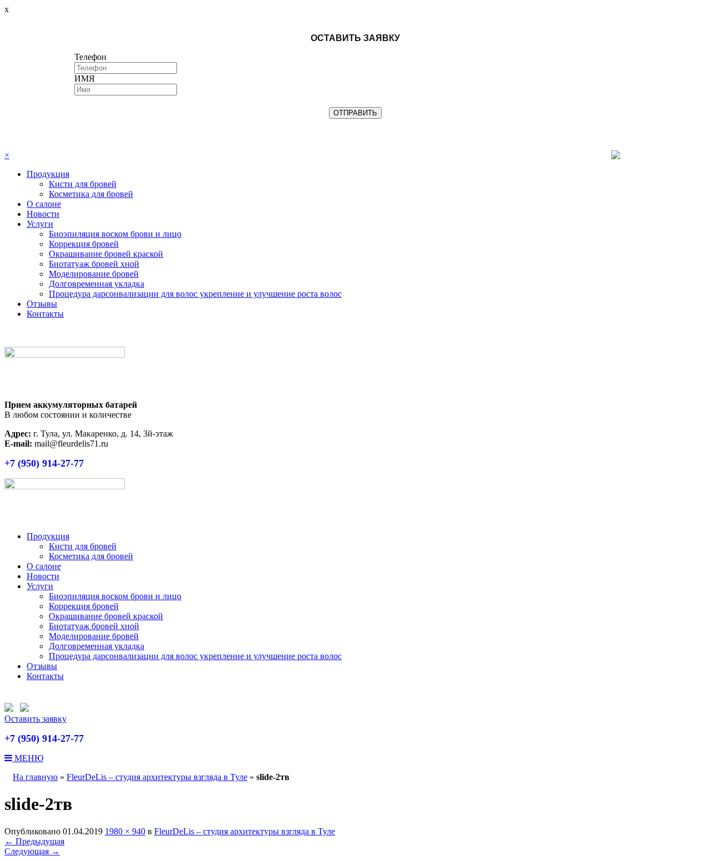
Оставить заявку (35, 718)
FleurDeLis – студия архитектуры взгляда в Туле (157, 777)
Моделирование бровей (94, 273)
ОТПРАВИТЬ (355, 113)
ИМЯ (84, 78)
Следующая (32, 851)
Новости (43, 214)
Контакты (45, 313)
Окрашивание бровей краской (106, 254)
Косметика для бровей (91, 194)
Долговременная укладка (96, 283)
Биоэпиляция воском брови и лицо (115, 234)
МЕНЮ (27, 758)
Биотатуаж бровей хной (94, 264)
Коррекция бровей (84, 244)
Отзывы (42, 303)
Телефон (90, 57)
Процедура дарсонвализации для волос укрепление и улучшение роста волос (195, 293)
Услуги (40, 224)
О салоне (44, 204)
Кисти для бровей (82, 184)
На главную (35, 777)
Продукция (48, 174)
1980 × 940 (125, 831)
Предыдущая (34, 841)
